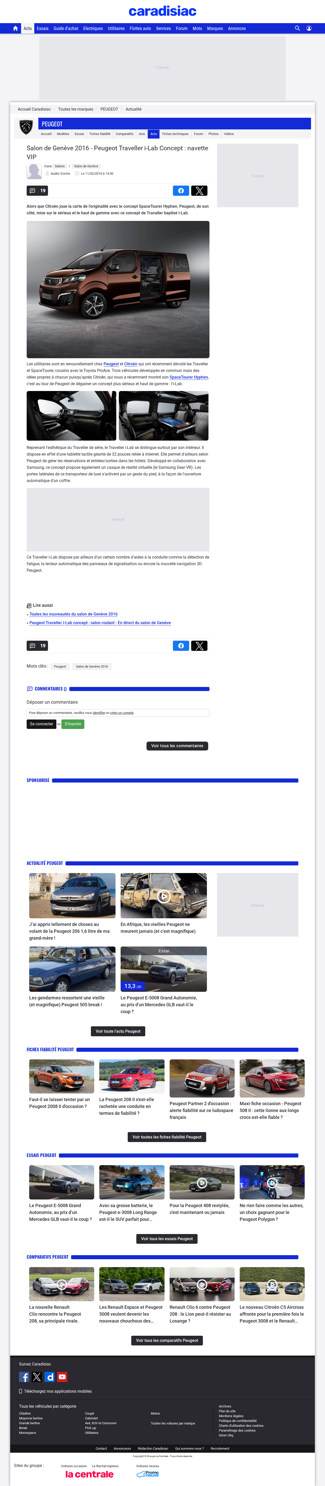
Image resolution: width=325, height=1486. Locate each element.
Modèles (63, 134)
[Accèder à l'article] (72, 895)
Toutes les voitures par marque (173, 1423)
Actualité (133, 109)
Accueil (46, 134)
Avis (142, 134)
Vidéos (229, 134)
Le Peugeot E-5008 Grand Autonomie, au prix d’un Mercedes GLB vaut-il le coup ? (159, 1004)
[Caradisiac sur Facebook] (24, 1378)
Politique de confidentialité (238, 1421)
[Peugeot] (26, 134)
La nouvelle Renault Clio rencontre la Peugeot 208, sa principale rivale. (55, 1314)
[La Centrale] (90, 1479)
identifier (99, 713)
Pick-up (90, 1428)
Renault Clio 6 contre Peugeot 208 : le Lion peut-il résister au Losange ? (200, 1314)
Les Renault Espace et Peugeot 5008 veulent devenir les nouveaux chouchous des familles (130, 1314)
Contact (101, 1448)
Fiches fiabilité (100, 134)
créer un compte (122, 713)
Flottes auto (140, 28)
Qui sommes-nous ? (189, 1448)
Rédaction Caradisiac (153, 1448)
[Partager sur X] (200, 189)
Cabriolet (91, 1418)
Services (163, 28)
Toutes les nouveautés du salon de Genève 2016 (73, 614)
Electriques (93, 28)
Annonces (237, 28)
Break (23, 1428)
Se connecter (41, 724)
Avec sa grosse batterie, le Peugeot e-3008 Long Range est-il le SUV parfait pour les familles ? (128, 1213)
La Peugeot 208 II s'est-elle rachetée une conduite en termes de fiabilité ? (126, 1106)
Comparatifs (125, 134)
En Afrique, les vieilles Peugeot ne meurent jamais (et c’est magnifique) (158, 928)
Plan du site (227, 1411)
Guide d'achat (66, 28)
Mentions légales (231, 1416)
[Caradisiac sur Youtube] (62, 1378)
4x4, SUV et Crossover (101, 1423)
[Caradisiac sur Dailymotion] (50, 1378)
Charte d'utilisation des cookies (241, 1426)
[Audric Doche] (34, 178)
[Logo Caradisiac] (162, 20)
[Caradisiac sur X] (37, 1378)
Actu (28, 28)
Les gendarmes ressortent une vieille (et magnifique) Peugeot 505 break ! (67, 1001)
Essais (42, 28)
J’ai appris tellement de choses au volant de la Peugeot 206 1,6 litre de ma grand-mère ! (69, 931)
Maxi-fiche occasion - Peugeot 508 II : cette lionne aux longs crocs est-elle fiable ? (270, 1110)
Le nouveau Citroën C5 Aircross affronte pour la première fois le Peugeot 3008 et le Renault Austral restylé (272, 1314)
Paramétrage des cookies (237, 1430)
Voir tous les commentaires (177, 745)
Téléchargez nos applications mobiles (58, 1391)
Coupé (89, 1413)
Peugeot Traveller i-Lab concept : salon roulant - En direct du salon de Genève (100, 622)
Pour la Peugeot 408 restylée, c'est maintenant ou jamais (200, 1209)
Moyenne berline (31, 1418)
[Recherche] (297, 28)
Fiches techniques (175, 134)
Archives (225, 1406)
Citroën (130, 364)
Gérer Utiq (226, 1435)
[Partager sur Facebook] (182, 189)
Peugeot (52, 123)
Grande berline (29, 1423)
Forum (182, 28)
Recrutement (220, 1448)
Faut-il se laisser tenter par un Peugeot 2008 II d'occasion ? (59, 1103)
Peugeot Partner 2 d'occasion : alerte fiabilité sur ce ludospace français (201, 1110)
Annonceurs (122, 1448)
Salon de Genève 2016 (92, 666)
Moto (197, 28)
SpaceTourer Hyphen (189, 377)
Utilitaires (116, 28)
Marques (215, 28)
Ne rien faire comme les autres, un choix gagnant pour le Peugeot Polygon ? (271, 1212)
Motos (155, 1413)
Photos (213, 134)
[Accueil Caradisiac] (15, 28)
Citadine (25, 1413)
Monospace (27, 1433)
